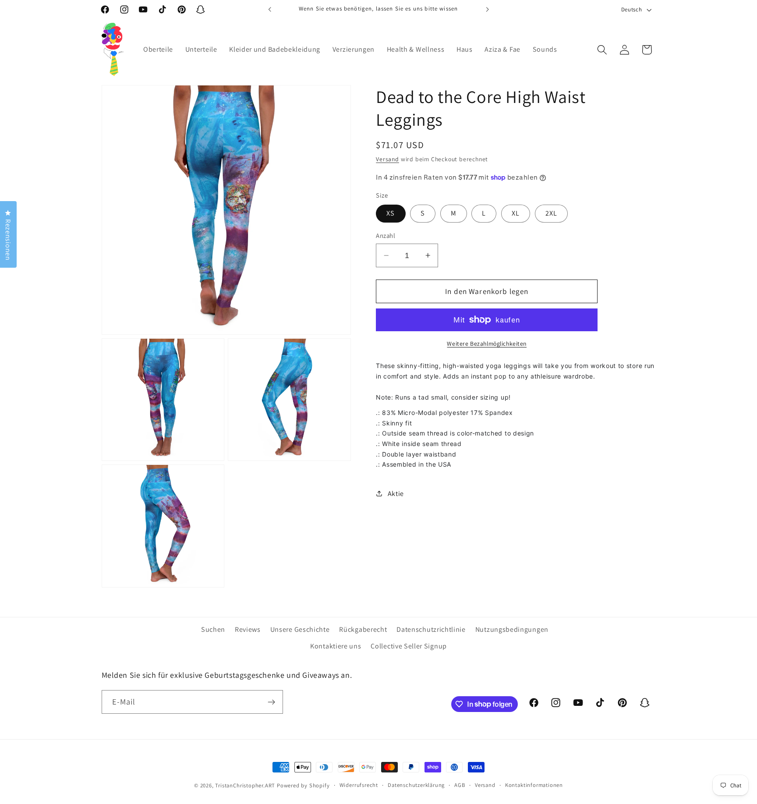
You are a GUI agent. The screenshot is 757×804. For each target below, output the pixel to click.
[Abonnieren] (271, 702)
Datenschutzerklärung (416, 785)
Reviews (248, 629)
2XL (551, 213)
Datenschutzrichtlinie (431, 629)
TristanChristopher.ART (245, 785)
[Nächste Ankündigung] (487, 9)
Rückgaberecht (363, 629)
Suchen (213, 629)
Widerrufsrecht (359, 785)
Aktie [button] (396, 493)
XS (390, 213)
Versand (387, 159)
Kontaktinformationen (534, 785)
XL (516, 213)
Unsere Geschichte (300, 629)
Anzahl (385, 235)
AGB (459, 785)
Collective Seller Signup (409, 646)
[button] (602, 50)
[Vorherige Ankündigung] (269, 9)
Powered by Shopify (303, 785)
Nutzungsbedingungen (511, 629)
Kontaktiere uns (335, 646)
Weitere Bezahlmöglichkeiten (487, 343)
